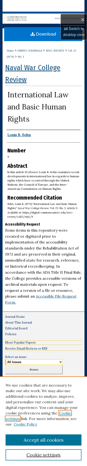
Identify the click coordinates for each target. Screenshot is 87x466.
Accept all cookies (44, 440)
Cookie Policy (25, 424)
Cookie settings (43, 455)
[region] (43, 421)
